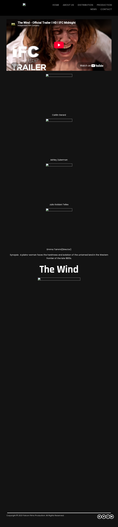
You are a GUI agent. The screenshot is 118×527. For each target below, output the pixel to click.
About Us (68, 4)
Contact (106, 9)
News (93, 9)
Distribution (85, 4)
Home (56, 4)
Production (104, 4)
